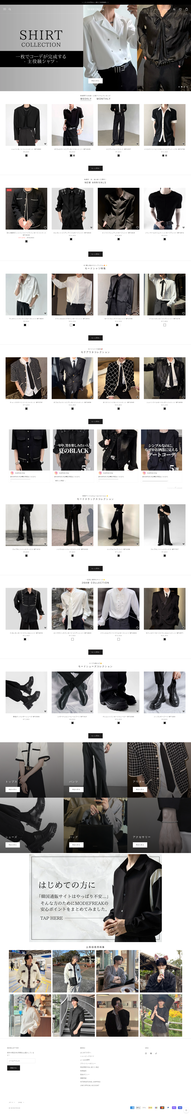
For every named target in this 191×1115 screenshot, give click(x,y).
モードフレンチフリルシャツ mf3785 (119, 318)
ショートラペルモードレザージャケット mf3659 (165, 402)
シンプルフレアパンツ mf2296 (118, 549)
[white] (74, 239)
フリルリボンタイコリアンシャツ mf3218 (164, 318)
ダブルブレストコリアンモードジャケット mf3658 (72, 402)
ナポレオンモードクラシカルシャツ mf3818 (26, 633)
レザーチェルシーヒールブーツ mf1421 (72, 716)
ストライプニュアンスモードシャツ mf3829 (118, 233)
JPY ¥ (156, 9)
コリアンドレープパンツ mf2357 (118, 149)
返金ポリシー (85, 1074)
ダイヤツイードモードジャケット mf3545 (118, 402)
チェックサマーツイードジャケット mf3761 (26, 402)
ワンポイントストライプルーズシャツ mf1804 (26, 318)
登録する (13, 1068)
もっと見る (95, 168)
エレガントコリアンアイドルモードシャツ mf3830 (72, 233)
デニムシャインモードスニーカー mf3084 (118, 716)
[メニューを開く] (4, 9)
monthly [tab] (104, 98)
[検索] (10, 9)
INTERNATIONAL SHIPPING (90, 1082)
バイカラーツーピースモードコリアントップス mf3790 (164, 149)
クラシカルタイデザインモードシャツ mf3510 (72, 318)
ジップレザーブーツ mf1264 (164, 716)
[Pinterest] (151, 1053)
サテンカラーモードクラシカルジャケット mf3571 (164, 633)
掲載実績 (83, 1078)
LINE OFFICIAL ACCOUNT (89, 1085)
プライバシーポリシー (88, 1063)
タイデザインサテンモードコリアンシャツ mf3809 (72, 633)
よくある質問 (85, 1060)
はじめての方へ (85, 1052)
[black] (26, 155)
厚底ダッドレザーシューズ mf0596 (26, 716)
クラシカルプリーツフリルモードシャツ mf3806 (118, 633)
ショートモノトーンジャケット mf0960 (26, 149)
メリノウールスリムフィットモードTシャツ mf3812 (164, 233)
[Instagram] (146, 1053)
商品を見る (95, 81)
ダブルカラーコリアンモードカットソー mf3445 (72, 149)
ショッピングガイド (87, 1056)
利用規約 (83, 1071)
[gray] (74, 155)
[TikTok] (156, 1053)
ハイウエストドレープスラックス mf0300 (72, 549)
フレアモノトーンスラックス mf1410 (26, 549)
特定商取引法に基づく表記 (89, 1067)
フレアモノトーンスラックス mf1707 (165, 549)
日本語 (165, 9)
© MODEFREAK (14, 1108)
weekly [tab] (86, 98)
